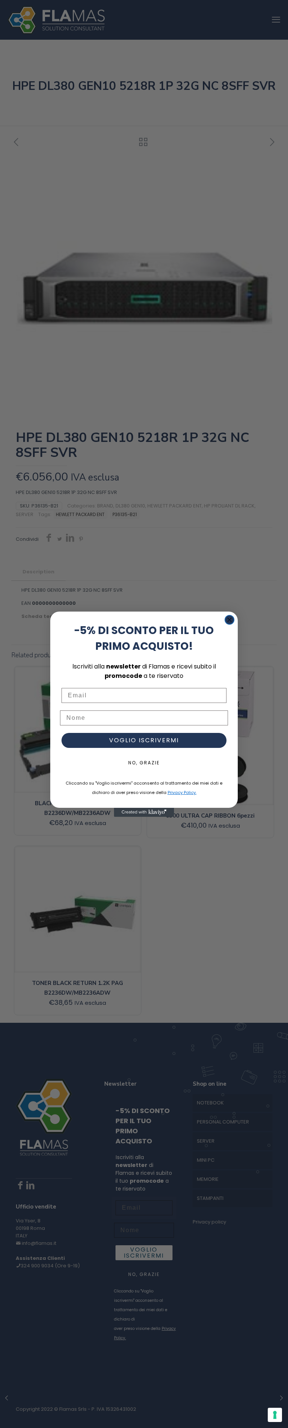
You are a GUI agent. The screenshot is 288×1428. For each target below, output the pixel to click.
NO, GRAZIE (144, 763)
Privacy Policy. (182, 792)
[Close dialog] (229, 619)
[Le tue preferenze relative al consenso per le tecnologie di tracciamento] (275, 1415)
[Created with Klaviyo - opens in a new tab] (144, 812)
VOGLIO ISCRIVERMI (144, 740)
